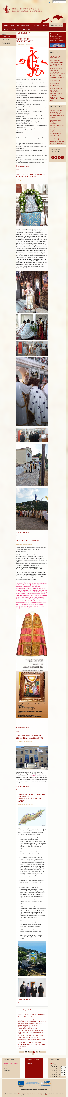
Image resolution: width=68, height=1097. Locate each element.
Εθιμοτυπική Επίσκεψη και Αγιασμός (28, 1027)
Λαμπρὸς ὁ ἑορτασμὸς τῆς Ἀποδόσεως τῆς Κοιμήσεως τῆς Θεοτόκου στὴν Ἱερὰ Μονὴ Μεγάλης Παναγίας (57, 114)
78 (28, 1052)
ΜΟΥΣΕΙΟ (36, 25)
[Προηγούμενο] (23, 1052)
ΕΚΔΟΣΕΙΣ (7, 29)
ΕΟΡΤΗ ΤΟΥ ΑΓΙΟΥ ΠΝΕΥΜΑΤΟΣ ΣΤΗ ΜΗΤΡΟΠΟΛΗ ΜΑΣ (31, 175)
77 (26, 1052)
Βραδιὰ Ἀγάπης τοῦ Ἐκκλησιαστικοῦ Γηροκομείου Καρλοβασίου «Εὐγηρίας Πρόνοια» (57, 123)
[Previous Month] (51, 1063)
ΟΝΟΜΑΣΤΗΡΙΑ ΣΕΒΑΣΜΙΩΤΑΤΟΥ (24, 40)
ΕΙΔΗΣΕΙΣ (4, 34)
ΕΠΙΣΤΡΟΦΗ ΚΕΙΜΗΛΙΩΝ (27, 540)
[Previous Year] (50, 1063)
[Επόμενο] (45, 1052)
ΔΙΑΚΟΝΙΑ (45, 25)
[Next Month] (53, 1063)
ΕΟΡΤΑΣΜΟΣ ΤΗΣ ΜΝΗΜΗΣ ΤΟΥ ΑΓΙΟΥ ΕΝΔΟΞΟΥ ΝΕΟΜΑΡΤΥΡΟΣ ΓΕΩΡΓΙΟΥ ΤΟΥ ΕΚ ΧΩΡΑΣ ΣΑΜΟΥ (31, 1044)
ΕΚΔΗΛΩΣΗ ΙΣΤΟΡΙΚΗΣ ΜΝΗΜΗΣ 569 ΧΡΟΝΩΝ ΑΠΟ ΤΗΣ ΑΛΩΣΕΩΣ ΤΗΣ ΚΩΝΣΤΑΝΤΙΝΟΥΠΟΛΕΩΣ (31, 1016)
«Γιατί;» (20, 1048)
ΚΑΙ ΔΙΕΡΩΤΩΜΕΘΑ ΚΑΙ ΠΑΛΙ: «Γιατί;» (28, 1025)
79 (31, 1052)
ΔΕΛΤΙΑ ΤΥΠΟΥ (6, 36)
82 (39, 1052)
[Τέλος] (33, 1054)
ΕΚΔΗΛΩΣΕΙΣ (5, 39)
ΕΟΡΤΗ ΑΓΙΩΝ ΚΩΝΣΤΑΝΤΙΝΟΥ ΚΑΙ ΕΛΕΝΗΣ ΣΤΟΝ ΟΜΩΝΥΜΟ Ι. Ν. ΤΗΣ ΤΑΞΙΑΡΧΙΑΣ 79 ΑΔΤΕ (30, 1032)
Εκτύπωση (20, 166)
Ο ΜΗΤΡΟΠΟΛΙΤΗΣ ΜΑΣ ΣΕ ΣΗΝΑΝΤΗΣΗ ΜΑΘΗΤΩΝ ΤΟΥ (29, 736)
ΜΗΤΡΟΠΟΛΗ (15, 25)
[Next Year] (52, 1063)
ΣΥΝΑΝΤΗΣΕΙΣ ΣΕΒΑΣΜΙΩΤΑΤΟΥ (27, 1028)
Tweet (17, 169)
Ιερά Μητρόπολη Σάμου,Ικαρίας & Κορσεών (30, 1093)
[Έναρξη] (20, 1052)
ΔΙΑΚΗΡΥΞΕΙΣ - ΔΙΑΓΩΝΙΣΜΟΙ (6, 42)
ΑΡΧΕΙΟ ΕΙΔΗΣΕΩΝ (56, 25)
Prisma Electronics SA (41, 1094)
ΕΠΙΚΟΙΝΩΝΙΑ (26, 29)
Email (27, 166)
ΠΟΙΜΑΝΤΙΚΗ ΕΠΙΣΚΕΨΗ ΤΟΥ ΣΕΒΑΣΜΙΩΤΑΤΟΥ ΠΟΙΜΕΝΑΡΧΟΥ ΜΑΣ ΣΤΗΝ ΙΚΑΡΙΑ (31, 797)
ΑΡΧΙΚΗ (6, 25)
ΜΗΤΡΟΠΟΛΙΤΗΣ (26, 25)
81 (37, 1052)
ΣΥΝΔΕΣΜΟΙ (15, 29)
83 (42, 1052)
